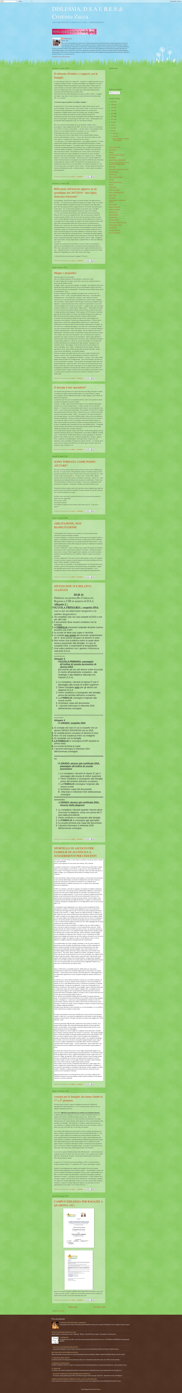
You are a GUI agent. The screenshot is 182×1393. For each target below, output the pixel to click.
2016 (112, 128)
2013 (112, 119)
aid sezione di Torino (114, 147)
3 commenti (79, 511)
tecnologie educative (114, 230)
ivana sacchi (112, 198)
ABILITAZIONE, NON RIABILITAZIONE (68, 525)
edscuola (111, 185)
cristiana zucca (68, 39)
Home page (73, 1307)
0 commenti (79, 176)
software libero (113, 228)
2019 (112, 131)
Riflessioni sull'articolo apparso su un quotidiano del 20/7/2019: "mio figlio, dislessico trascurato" (75, 192)
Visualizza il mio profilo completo (61, 56)
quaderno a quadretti (114, 209)
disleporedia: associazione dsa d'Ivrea (119, 169)
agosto (114, 136)
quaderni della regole (114, 207)
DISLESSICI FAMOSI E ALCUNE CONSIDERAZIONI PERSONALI (71, 1374)
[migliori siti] (74, 34)
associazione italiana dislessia (116, 155)
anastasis (111, 152)
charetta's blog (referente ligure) (117, 160)
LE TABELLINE (56, 1368)
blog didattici (112, 157)
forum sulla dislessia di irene (116, 192)
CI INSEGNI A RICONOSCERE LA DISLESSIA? (73, 1322)
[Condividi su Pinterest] (94, 177)
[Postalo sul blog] (88, 177)
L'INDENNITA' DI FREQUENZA (61, 1363)
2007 (112, 102)
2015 (112, 125)
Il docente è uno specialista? (70, 387)
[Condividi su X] (90, 177)
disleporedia (112, 167)
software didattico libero (115, 225)
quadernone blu (113, 212)
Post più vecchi (99, 1307)
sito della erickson (113, 220)
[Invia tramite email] (86, 177)
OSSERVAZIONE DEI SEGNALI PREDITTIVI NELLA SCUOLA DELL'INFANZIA (74, 1379)
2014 (112, 122)
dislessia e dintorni (114, 172)
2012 (112, 116)
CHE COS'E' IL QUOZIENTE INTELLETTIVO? (65, 1347)
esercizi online (113, 187)
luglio (114, 133)
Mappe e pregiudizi (65, 273)
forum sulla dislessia (114, 190)
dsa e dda (111, 179)
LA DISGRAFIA (64, 1337)
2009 (112, 107)
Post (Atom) (61, 1311)
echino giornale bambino (115, 182)
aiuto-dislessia (112, 150)
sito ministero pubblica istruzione (118, 222)
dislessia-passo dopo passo (116, 177)
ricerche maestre (113, 217)
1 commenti (79, 1189)
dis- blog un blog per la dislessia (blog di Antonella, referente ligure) (119, 163)
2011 (112, 113)
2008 (112, 105)
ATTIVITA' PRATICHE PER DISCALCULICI (64, 1332)
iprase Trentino (113, 195)
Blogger (98, 1389)
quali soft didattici (114, 215)
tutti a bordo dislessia (114, 233)
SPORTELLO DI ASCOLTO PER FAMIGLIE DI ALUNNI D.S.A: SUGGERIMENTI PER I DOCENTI (75, 852)
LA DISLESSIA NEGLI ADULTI (60, 1358)
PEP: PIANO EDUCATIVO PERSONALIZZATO (65, 1352)
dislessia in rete (113, 174)
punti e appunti (113, 204)
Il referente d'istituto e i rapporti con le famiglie (120, 139)
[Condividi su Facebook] (92, 177)
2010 (112, 110)
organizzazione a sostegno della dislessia (117, 201)
